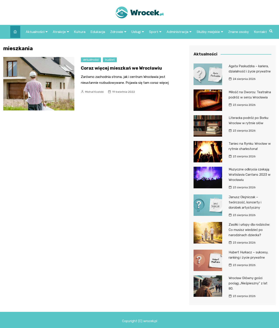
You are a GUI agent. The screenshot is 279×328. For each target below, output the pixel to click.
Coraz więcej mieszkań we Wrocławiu (121, 68)
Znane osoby (238, 31)
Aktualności (35, 31)
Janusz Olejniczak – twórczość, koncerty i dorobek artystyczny (245, 202)
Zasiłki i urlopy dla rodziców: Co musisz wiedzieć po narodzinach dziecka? (249, 230)
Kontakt (260, 31)
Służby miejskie (208, 31)
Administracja (177, 31)
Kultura (79, 31)
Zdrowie (116, 31)
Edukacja (98, 31)
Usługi (136, 31)
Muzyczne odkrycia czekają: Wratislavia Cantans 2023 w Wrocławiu (249, 174)
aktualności (91, 59)
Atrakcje (59, 31)
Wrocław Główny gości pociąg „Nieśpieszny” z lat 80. (248, 283)
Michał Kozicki (94, 91)
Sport (153, 31)
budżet (110, 59)
